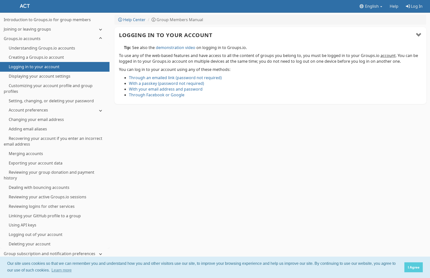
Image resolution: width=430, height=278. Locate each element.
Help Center (134, 19)
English (372, 6)
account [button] (388, 55)
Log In (416, 6)
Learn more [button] (62, 270)
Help (394, 6)
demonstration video (175, 47)
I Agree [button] (414, 267)
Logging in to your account (166, 35)
